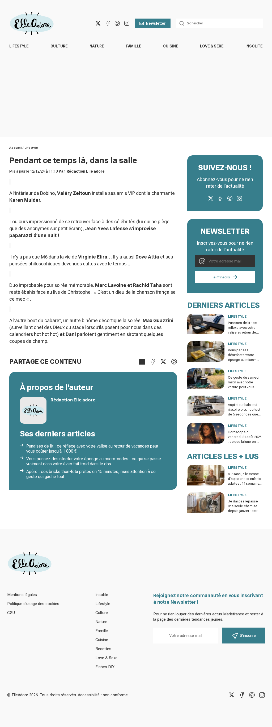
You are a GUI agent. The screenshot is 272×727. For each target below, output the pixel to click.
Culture (58, 46)
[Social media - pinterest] (117, 23)
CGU (11, 612)
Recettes (103, 648)
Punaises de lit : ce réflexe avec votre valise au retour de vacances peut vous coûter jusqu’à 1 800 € (92, 449)
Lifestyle (19, 46)
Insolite (254, 46)
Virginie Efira (92, 257)
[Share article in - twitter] (163, 362)
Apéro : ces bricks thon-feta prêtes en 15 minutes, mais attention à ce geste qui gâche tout (91, 474)
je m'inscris (221, 277)
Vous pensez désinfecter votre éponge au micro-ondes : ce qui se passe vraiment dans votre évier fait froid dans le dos (93, 461)
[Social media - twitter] (98, 23)
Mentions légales (22, 594)
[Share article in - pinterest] (174, 362)
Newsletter (156, 23)
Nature (97, 46)
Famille (133, 46)
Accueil (15, 148)
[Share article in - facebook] (153, 362)
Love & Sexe (211, 46)
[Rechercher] (181, 23)
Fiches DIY (104, 666)
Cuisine (170, 46)
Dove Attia (147, 257)
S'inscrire (248, 635)
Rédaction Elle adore (86, 171)
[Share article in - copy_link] (142, 362)
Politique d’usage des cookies (33, 603)
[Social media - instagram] (126, 23)
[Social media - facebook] (107, 23)
